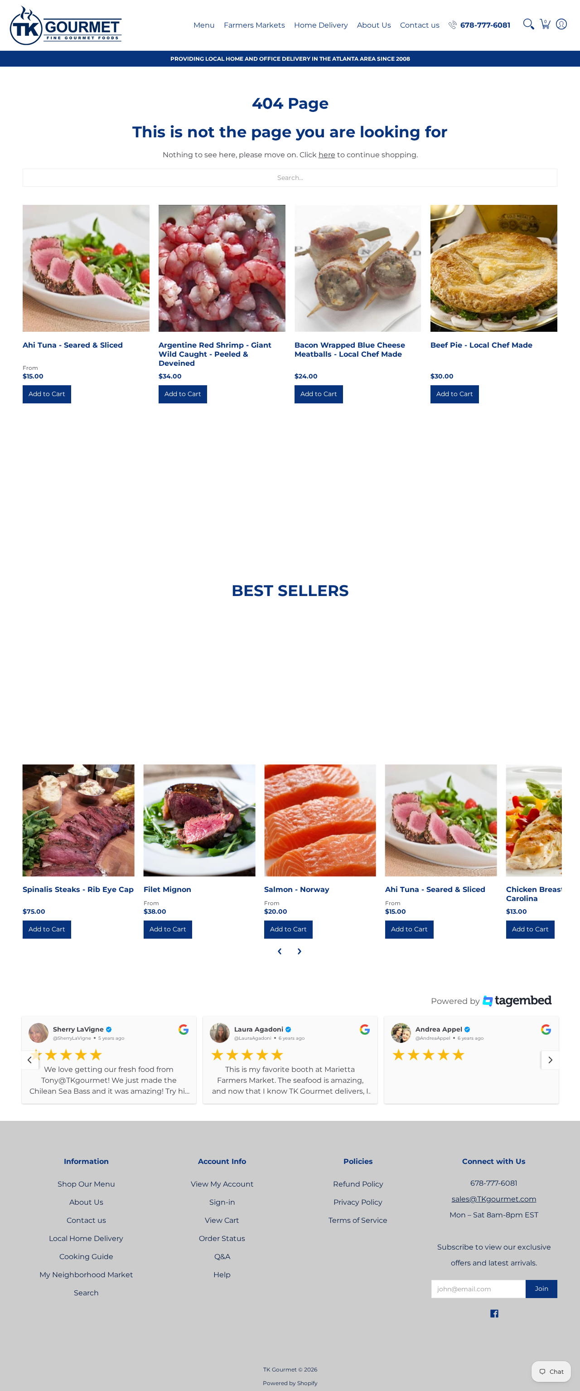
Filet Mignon (167, 889)
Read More (48, 1103)
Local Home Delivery (86, 1250)
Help (222, 1286)
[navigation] (29, 1066)
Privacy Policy (358, 1213)
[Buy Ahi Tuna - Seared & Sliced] (86, 268)
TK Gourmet (280, 1380)
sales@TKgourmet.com (494, 1210)
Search (86, 1304)
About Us (86, 1213)
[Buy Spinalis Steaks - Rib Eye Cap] (79, 821)
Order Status (222, 1250)
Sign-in (222, 1213)
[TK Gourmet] (65, 25)
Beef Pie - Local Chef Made (481, 345)
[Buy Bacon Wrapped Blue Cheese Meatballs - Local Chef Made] (358, 268)
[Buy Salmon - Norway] (320, 821)
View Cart (222, 1231)
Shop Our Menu (86, 1195)
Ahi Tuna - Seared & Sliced (73, 345)
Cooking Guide (86, 1268)
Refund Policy (358, 1195)
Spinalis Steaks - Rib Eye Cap (78, 889)
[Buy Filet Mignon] (200, 821)
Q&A (222, 1268)
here (327, 154)
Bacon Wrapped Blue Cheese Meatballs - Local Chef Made (350, 350)
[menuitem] (204, 25)
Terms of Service (358, 1231)
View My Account (222, 1195)
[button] (528, 24)
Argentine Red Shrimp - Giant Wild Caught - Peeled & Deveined (215, 354)
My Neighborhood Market (86, 1286)
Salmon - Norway (296, 889)
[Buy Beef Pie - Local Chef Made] (493, 268)
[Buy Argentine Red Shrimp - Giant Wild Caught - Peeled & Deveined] (222, 268)
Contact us (86, 1231)
